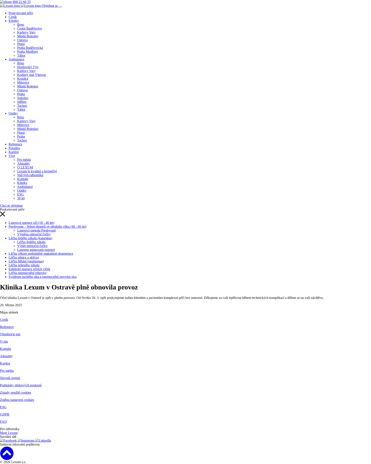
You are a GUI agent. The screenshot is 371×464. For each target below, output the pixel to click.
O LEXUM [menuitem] (25, 167)
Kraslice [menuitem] (22, 78)
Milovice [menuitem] (23, 82)
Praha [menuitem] (21, 94)
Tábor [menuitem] (21, 55)
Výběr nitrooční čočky (32, 246)
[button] (2, 215)
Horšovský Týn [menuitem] (27, 67)
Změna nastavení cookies (17, 400)
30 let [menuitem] (21, 198)
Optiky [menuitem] (13, 113)
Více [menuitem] (12, 156)
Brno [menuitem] (20, 24)
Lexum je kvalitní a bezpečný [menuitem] (37, 171)
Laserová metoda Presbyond (36, 230)
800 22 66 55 (21, 2)
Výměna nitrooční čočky (34, 234)
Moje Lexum (9, 433)
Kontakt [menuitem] (22, 179)
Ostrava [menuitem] (22, 40)
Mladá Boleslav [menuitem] (27, 36)
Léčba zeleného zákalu (24, 265)
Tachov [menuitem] (22, 105)
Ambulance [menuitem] (16, 59)
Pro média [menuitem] (24, 159)
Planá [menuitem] (21, 44)
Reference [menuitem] (15, 144)
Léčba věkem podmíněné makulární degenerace (41, 253)
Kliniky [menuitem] (14, 21)
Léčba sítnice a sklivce (24, 257)
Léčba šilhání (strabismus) (26, 261)
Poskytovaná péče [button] (21, 13)
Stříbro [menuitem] (21, 102)
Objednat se (50, 6)
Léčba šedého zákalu (31, 242)
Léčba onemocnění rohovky (28, 273)
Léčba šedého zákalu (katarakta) (30, 238)
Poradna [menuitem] (14, 148)
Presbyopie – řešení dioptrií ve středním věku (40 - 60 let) (47, 226)
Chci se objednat (11, 205)
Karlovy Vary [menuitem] (26, 32)
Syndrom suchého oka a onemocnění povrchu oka (42, 277)
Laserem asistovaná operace (36, 250)
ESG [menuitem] (20, 194)
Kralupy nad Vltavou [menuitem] (31, 75)
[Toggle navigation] (60, 7)
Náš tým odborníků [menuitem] (30, 175)
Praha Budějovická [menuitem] (30, 48)
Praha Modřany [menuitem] (27, 51)
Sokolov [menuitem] (23, 98)
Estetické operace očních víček (29, 269)
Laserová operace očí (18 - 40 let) (31, 222)
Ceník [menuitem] (13, 17)
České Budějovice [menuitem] (29, 28)
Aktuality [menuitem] (23, 163)
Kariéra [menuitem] (14, 152)
